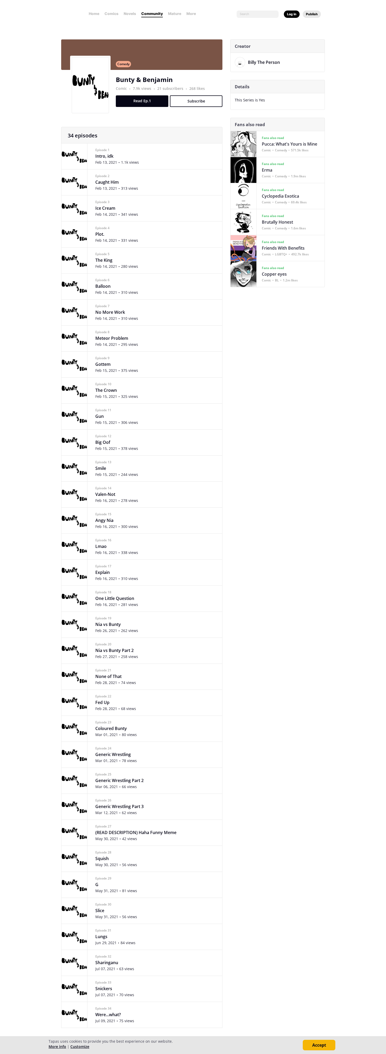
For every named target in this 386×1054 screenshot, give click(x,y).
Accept (319, 1045)
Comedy (123, 64)
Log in (291, 14)
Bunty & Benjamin (144, 79)
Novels (130, 13)
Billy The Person (264, 62)
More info (57, 1046)
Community (152, 13)
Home (94, 13)
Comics (111, 13)
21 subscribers (170, 88)
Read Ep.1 (142, 100)
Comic (121, 88)
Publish (312, 14)
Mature (174, 13)
